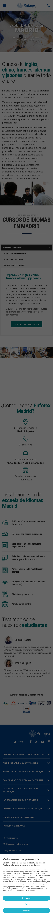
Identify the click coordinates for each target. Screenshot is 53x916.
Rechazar (26, 898)
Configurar (26, 904)
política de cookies (28, 890)
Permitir (26, 910)
